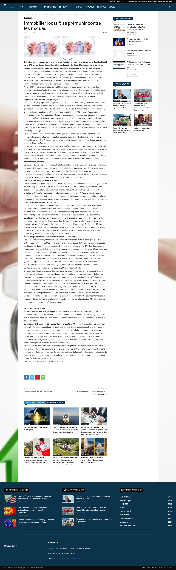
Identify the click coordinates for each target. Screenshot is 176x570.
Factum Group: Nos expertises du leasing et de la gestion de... (121, 130)
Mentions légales (69, 553)
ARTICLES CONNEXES (35, 402)
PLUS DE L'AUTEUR (55, 402)
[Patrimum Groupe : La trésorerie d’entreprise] (37, 416)
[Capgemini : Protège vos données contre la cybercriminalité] (122, 95)
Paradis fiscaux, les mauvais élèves (38, 392)
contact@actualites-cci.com (71, 558)
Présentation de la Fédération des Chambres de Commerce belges (138, 64)
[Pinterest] (37, 377)
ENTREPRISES (65, 7)
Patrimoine (56, 424)
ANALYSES (90, 7)
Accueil (26, 14)
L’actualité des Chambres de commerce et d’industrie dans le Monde (150, 2)
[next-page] (29, 469)
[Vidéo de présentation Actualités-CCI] (143, 120)
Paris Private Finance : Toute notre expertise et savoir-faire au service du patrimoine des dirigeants (65, 429)
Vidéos (112, 7)
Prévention (28, 455)
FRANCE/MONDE (49, 7)
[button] (169, 7)
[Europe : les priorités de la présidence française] (119, 42)
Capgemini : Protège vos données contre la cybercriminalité (122, 106)
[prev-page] (25, 469)
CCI (21, 7)
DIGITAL (79, 7)
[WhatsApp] (43, 377)
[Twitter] (32, 377)
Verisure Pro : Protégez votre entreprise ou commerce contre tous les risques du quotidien (35, 460)
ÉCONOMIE (33, 7)
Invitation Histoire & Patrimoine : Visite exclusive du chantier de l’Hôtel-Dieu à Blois (92, 460)
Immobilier (45, 14)
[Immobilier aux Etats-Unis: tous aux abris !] (119, 53)
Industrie (116, 100)
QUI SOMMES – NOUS (149, 568)
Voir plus (132, 75)
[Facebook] (26, 377)
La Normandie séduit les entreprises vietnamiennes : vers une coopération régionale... (33, 510)
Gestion (27, 424)
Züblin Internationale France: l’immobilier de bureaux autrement (90, 393)
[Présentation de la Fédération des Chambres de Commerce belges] (119, 65)
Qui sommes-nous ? (54, 553)
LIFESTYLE (101, 7)
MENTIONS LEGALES (165, 568)
